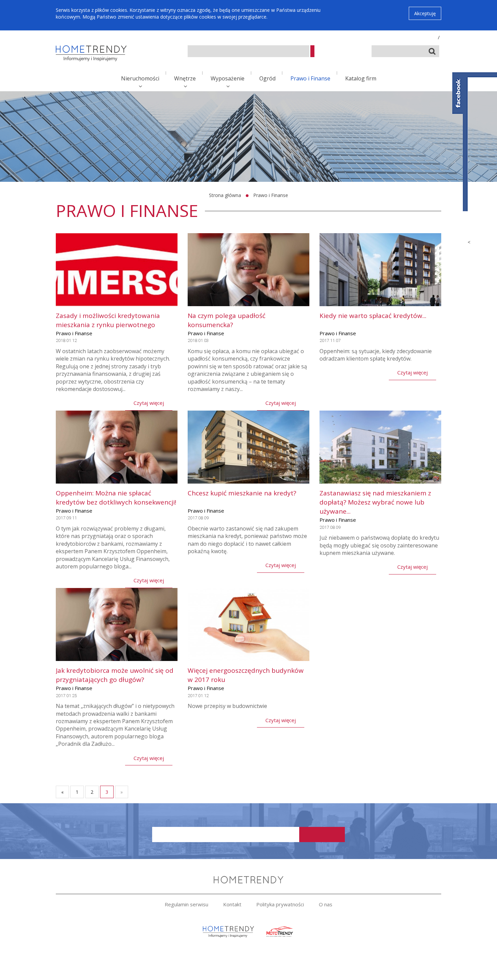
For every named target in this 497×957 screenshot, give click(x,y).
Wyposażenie (227, 78)
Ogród (267, 78)
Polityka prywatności (280, 904)
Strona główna (225, 195)
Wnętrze (185, 78)
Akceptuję (425, 13)
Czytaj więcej (149, 402)
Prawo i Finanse (310, 78)
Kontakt (232, 904)
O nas (325, 904)
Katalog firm (360, 78)
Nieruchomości (140, 78)
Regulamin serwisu (186, 904)
